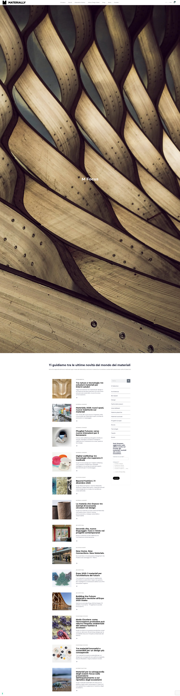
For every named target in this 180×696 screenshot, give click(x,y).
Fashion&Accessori (82, 616)
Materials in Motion (80, 2)
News (109, 2)
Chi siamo (62, 2)
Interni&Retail (80, 379)
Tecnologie (114, 429)
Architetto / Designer (118, 463)
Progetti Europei (116, 421)
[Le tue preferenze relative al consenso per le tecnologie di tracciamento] (2, 693)
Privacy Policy (122, 471)
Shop (103, 2)
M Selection (115, 386)
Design (113, 400)
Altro (127, 468)
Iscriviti (116, 478)
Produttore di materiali (119, 465)
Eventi (113, 437)
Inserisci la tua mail (118, 456)
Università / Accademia (119, 468)
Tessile (113, 433)
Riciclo (113, 425)
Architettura (80, 525)
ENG (170, 2)
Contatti (116, 2)
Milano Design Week (93, 2)
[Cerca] (128, 381)
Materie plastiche (81, 668)
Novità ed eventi (81, 477)
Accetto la (120, 471)
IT (166, 2)
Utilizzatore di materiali (119, 466)
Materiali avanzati (81, 404)
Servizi (70, 2)
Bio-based (114, 396)
